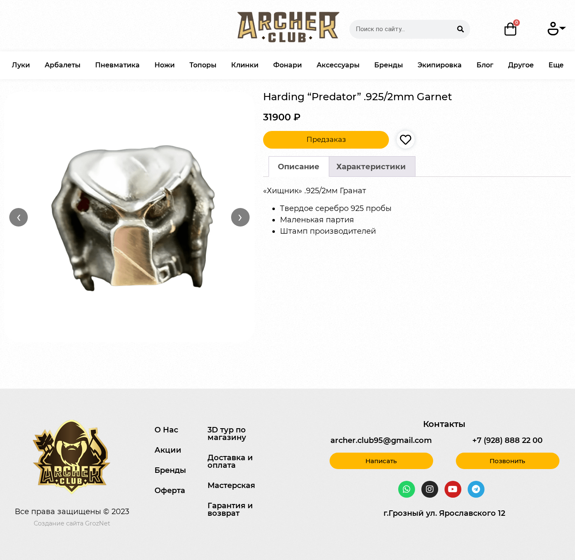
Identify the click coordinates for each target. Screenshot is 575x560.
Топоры (202, 65)
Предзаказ (326, 139)
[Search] (460, 29)
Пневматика (117, 65)
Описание (298, 166)
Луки (21, 65)
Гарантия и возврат (230, 509)
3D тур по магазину (227, 433)
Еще (556, 65)
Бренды (388, 65)
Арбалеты (62, 65)
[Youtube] (453, 489)
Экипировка (440, 65)
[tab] (299, 166)
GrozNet (97, 523)
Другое (521, 65)
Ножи (164, 65)
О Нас (166, 430)
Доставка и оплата (230, 461)
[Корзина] (511, 29)
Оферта (169, 490)
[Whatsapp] (406, 489)
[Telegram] (476, 489)
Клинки (244, 65)
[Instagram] (429, 489)
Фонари (287, 65)
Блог (485, 65)
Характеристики (371, 166)
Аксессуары (338, 65)
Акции (167, 450)
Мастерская (231, 485)
